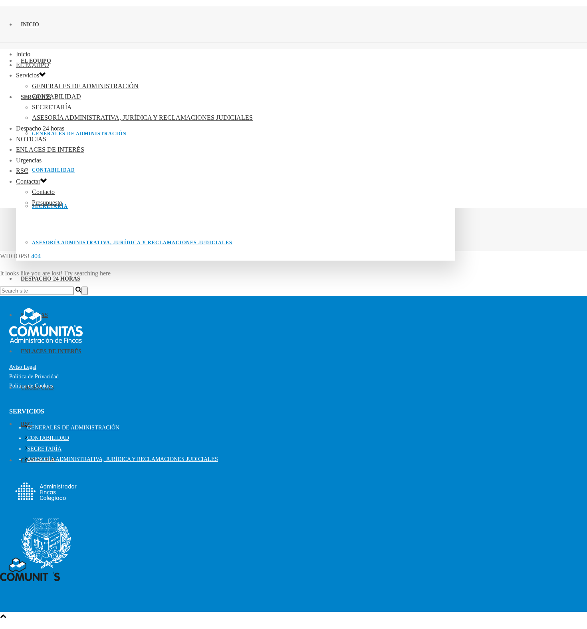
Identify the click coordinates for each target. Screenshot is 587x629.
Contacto (43, 191)
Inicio (30, 25)
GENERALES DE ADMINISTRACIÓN (79, 133)
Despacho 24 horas (40, 128)
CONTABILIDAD (53, 170)
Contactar (28, 181)
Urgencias (29, 160)
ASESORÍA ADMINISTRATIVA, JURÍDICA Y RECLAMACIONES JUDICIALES (132, 242)
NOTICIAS (31, 139)
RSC (22, 170)
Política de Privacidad (34, 377)
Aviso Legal (22, 367)
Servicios (27, 75)
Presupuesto (47, 202)
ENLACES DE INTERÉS (51, 351)
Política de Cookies (31, 386)
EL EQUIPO (32, 64)
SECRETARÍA (52, 107)
